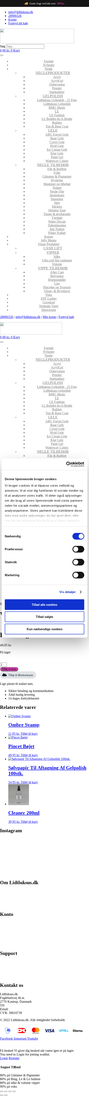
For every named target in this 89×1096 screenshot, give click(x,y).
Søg (2, 46)
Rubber (57, 122)
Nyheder (48, 65)
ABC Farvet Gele (57, 134)
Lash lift (52, 248)
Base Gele (57, 138)
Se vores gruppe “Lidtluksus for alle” (24, 969)
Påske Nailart (57, 233)
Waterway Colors (57, 161)
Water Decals (57, 221)
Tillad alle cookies (44, 604)
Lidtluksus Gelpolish (57, 104)
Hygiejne (57, 180)
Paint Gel (57, 157)
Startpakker (56, 92)
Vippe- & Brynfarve (57, 291)
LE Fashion (57, 115)
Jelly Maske (49, 240)
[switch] (78, 549)
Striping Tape (57, 210)
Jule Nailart (56, 229)
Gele (53, 130)
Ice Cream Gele (57, 149)
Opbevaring (57, 84)
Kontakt (5, 905)
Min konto (49, 317)
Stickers (57, 206)
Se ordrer (6, 930)
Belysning (57, 276)
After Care (57, 272)
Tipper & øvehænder (57, 214)
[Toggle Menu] (1, 55)
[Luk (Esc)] (14, 1091)
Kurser (48, 236)
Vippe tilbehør (53, 268)
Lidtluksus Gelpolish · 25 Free (57, 100)
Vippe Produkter (48, 244)
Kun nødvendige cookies (45, 629)
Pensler (57, 88)
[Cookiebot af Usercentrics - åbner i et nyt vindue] (66, 464)
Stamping (57, 199)
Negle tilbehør (53, 165)
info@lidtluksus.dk (28, 317)
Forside (49, 61)
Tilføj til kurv (9, 669)
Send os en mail (10, 976)
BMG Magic (57, 107)
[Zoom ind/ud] (1, 1091)
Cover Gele (57, 142)
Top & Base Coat (57, 126)
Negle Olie (57, 191)
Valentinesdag (57, 225)
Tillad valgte (44, 617)
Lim (57, 283)
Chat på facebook (11, 962)
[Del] (10, 1091)
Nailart (57, 187)
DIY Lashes (49, 298)
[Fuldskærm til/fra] (5, 1091)
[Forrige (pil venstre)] (1, 1095)
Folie (57, 172)
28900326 (6, 317)
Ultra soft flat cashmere (57, 260)
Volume (57, 264)
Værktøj (57, 218)
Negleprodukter (53, 73)
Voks (48, 295)
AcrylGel (57, 80)
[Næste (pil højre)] (5, 1095)
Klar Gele (57, 153)
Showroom (48, 310)
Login (4, 1058)
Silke (57, 256)
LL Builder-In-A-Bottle (57, 119)
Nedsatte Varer (48, 306)
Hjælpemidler (57, 280)
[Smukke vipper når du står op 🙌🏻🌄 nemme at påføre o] (67, 860)
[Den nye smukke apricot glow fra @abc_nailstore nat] (22, 856)
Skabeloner (57, 195)
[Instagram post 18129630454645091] (67, 844)
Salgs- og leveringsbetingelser (19, 898)
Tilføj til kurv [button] (29, 733)
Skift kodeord (9, 937)
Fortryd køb (66, 317)
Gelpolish (53, 96)
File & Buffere (56, 169)
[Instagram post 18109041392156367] (22, 844)
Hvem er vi (7, 891)
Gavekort (49, 302)
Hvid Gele (57, 146)
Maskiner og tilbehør (57, 184)
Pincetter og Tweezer (57, 287)
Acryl (57, 77)
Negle (49, 69)
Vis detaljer (67, 592)
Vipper (52, 252)
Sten (57, 203)
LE (57, 111)
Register (14, 1058)
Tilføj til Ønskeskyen (20, 675)
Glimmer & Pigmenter (56, 176)
